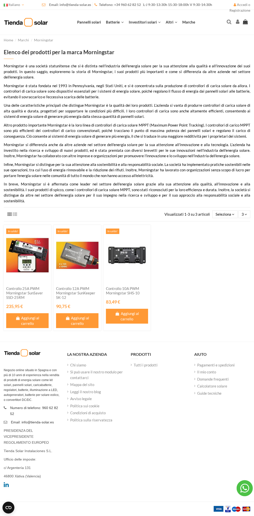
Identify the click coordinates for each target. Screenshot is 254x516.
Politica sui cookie (84, 406)
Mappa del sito (82, 384)
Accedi (242, 5)
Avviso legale (81, 398)
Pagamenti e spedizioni (216, 365)
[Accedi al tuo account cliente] (237, 22)
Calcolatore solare (212, 386)
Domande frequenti (213, 379)
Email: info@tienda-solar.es (70, 5)
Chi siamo (78, 365)
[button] (171, 22)
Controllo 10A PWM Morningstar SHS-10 (123, 290)
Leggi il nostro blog (85, 391)
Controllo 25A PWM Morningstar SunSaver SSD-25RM (24, 293)
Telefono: (106, 5)
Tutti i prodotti (146, 365)
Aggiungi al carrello (30, 321)
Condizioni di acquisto (88, 413)
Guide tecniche (209, 393)
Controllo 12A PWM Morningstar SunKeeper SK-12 (75, 293)
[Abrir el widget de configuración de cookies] (8, 508)
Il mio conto (206, 372)
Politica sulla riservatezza (91, 420)
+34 (117, 5)
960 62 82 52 (131, 5)
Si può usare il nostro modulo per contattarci (96, 375)
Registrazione (239, 10)
